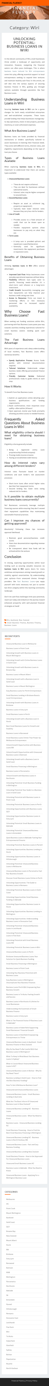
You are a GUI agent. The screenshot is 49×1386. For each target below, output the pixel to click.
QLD (8, 1226)
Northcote (10, 1286)
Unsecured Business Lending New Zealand (22, 1152)
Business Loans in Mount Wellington (20, 686)
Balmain (9, 1268)
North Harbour (12, 1368)
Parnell (9, 1304)
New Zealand (24, 620)
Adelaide (9, 1290)
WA (7, 1249)
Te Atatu (9, 1336)
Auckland (14, 620)
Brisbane (9, 1254)
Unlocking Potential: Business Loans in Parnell (24, 845)
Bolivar (9, 1354)
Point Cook (10, 1208)
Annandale (10, 1300)
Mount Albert (11, 1240)
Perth (8, 1245)
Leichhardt (10, 1322)
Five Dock (10, 1327)
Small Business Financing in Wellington (21, 766)
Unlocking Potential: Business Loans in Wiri (24, 44)
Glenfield (9, 1345)
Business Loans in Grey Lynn (17, 709)
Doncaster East (12, 1318)
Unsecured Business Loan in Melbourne (21, 644)
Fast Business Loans (26, 581)
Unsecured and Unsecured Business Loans (22, 1090)
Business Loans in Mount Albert (18, 674)
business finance (34, 623)
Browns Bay (10, 1231)
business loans (10, 625)
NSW (8, 1272)
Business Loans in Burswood (17, 733)
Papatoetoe (11, 1359)
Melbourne (10, 1199)
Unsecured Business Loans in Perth (19, 952)
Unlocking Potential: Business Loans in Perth (23, 804)
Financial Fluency (12, 2)
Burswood (10, 1263)
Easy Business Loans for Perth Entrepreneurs (23, 691)
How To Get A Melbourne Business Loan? (22, 1085)
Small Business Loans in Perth (18, 714)
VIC (7, 1204)
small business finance (16, 623)
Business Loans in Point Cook (17, 648)
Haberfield (10, 1341)
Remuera (9, 1313)
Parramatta (10, 1281)
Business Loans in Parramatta (18, 771)
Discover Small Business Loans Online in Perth (24, 878)
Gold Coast (10, 1222)
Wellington (10, 1277)
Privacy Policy (31, 1381)
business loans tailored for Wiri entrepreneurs (24, 71)
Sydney (9, 1350)
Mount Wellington (13, 1213)
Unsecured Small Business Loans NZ (20, 1163)
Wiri (7, 620)
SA (7, 1295)
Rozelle (9, 1364)
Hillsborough (11, 1309)
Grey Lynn (10, 1258)
